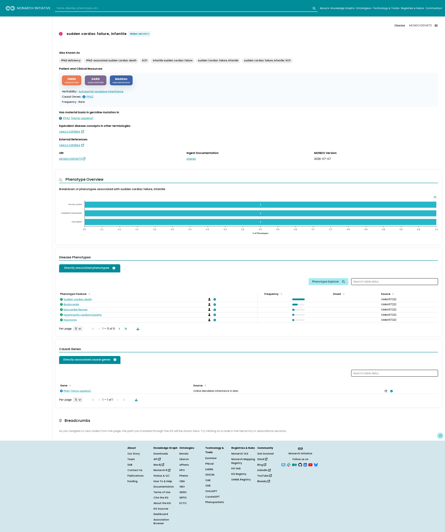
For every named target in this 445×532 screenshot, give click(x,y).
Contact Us (134, 470)
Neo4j (157, 464)
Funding (132, 481)
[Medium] (294, 464)
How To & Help (162, 481)
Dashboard (160, 514)
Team (131, 459)
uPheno (184, 464)
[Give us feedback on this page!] (440, 436)
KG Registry (238, 474)
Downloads (160, 453)
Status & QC (161, 475)
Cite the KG (160, 497)
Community (434, 8)
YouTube (263, 475)
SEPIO (183, 497)
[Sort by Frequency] (281, 293)
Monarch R (160, 470)
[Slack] (289, 464)
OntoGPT (211, 491)
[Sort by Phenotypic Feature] (89, 293)
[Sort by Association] (205, 385)
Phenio (183, 475)
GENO (183, 492)
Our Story (133, 453)
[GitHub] (300, 464)
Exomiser (211, 458)
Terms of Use (161, 492)
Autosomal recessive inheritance (101, 91)
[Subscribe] (283, 464)
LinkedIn (262, 470)
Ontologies (363, 8)
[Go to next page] (118, 329)
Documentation (163, 486)
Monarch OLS (239, 453)
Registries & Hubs (412, 8)
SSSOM (209, 474)
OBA (182, 481)
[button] (297, 299)
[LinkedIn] (305, 464)
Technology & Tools (386, 8)
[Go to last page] (125, 329)
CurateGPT (212, 496)
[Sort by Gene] (69, 385)
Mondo (183, 453)
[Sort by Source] (392, 293)
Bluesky (262, 481)
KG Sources (160, 508)
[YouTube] (310, 464)
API (155, 459)
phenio (191, 159)
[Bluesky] (316, 464)
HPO (182, 470)
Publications (135, 475)
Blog (260, 464)
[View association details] (214, 299)
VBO (182, 486)
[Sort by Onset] (343, 293)
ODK (208, 485)
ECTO (183, 503)
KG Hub (236, 468)
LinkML (209, 469)
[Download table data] (137, 329)
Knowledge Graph (342, 8)
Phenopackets (214, 502)
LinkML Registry (241, 479)
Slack (261, 459)
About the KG (162, 503)
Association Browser (161, 521)
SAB (129, 464)
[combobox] (186, 8)
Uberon (184, 459)
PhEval (209, 463)
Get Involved (265, 453)
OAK (208, 480)
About (324, 8)
